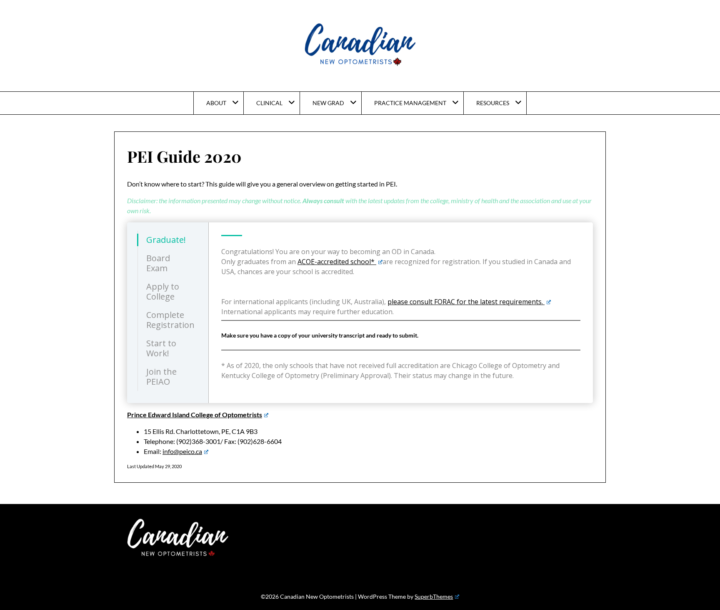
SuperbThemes (434, 596)
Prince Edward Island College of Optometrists (194, 414)
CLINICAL (269, 102)
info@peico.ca (182, 451)
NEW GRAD (328, 102)
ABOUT (216, 102)
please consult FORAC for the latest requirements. (466, 301)
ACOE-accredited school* (337, 261)
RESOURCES (492, 102)
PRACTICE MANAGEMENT (410, 102)
